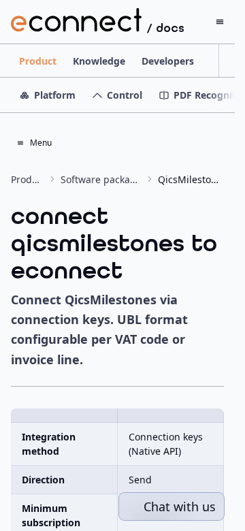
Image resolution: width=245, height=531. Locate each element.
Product (37, 60)
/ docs (165, 27)
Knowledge (99, 60)
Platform (55, 94)
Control (124, 94)
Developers (168, 60)
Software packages (101, 179)
